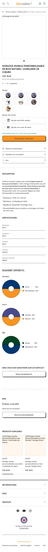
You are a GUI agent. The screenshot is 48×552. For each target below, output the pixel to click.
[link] (24, 37)
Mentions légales (26, 545)
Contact (37, 545)
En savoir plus (24, 528)
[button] (8, 95)
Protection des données (9, 545)
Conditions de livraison (17, 79)
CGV (44, 545)
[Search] (8, 3)
